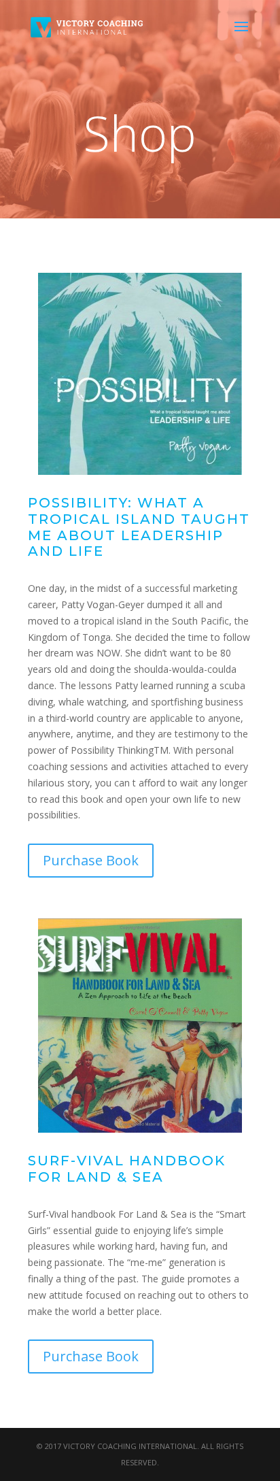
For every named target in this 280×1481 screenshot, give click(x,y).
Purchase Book (91, 860)
